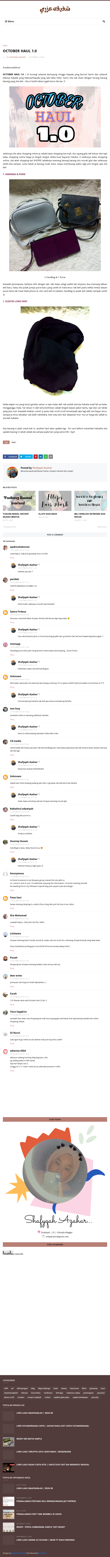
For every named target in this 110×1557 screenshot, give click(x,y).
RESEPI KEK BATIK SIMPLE (29, 1438)
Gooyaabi (42, 1553)
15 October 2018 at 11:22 (27, 798)
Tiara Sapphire (18, 1011)
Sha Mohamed (18, 915)
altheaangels (22, 1388)
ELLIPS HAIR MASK (48, 513)
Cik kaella (15, 741)
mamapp (15, 643)
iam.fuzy (15, 708)
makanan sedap (73, 1393)
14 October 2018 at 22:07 (19, 779)
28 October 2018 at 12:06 (19, 1054)
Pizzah (13, 957)
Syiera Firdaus (18, 611)
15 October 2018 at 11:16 (27, 765)
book (56, 1388)
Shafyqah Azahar (17, 57)
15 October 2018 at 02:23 (19, 877)
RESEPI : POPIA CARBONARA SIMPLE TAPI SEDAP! (40, 1527)
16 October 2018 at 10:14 (19, 979)
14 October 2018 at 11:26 (27, 568)
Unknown (15, 676)
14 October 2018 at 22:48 (19, 812)
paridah (14, 579)
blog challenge (44, 1388)
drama (64, 1388)
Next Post (101, 527)
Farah (13, 993)
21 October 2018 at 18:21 (19, 1036)
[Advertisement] (55, 37)
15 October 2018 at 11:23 (27, 862)
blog (33, 1388)
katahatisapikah (11, 1393)
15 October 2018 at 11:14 (27, 665)
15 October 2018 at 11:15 (27, 730)
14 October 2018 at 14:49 (19, 647)
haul (5, 45)
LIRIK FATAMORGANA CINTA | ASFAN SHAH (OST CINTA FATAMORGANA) (52, 1425)
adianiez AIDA (18, 1050)
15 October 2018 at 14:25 (19, 919)
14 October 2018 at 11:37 (19, 582)
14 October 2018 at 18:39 (19, 712)
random (21, 1397)
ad (12, 1388)
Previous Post (10, 527)
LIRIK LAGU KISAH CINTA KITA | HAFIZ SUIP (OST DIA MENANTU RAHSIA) (52, 1464)
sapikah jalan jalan (61, 1397)
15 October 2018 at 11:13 (27, 633)
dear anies (16, 975)
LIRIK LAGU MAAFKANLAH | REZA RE (34, 1413)
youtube (95, 1397)
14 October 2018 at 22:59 (19, 844)
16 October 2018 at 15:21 (19, 997)
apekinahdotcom (20, 546)
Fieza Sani (15, 897)
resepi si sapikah (34, 1397)
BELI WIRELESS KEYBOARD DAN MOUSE (89, 515)
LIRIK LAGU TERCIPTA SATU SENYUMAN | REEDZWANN (43, 1451)
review (47, 1397)
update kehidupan (80, 1397)
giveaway (93, 1388)
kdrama (24, 1393)
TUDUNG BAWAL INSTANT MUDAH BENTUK (16, 515)
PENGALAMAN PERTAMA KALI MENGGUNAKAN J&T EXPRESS (46, 1501)
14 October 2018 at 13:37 (19, 615)
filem (84, 1388)
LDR (6, 1388)
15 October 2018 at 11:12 (27, 600)
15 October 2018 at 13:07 (19, 901)
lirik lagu (59, 1393)
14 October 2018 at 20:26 (19, 744)
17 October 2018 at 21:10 (19, 1015)
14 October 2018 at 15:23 (19, 679)
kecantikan (36, 1393)
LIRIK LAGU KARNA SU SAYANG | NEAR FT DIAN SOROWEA (45, 1539)
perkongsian (88, 1393)
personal (100, 1393)
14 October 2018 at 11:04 (19, 550)
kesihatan (48, 1393)
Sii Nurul (15, 1032)
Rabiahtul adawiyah (21, 808)
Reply (12, 557)
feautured (74, 1388)
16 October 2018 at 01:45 (19, 961)
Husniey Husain (19, 841)
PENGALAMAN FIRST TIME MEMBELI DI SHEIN (38, 1514)
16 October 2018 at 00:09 (19, 937)
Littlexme (15, 933)
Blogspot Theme (18, 1553)
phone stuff (9, 1397)
